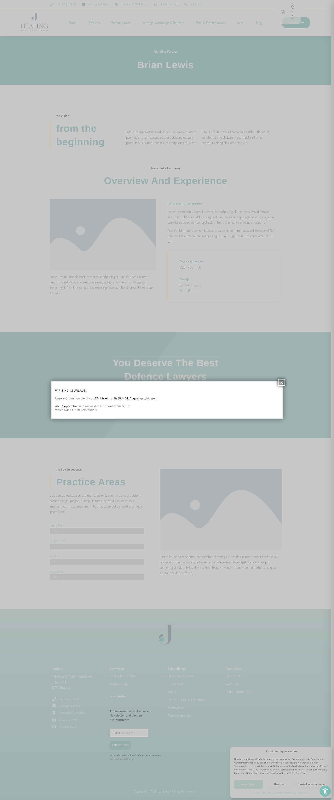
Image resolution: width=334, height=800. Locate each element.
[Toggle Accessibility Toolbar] (325, 791)
